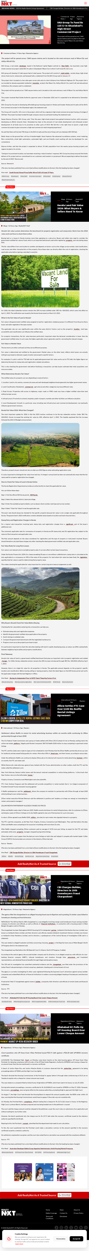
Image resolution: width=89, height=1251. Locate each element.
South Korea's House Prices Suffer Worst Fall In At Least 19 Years (31, 172)
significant (70, 524)
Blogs (5, 226)
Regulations (7, 909)
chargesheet (57, 964)
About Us (77, 1210)
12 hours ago (69, 200)
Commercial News (9, 53)
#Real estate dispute (7, 1152)
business (80, 758)
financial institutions (48, 924)
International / (65, 701)
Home (48, 1210)
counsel (25, 1123)
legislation (83, 557)
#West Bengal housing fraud (22, 1001)
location (76, 329)
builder (38, 981)
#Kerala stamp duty (7, 682)
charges (4, 661)
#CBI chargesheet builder (39, 1001)
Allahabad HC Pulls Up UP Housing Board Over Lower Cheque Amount (33, 998)
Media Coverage (51, 1213)
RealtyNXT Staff (79, 200)
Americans (54, 753)
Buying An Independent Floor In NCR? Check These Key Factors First (33, 678)
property (69, 240)
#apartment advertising (42, 856)
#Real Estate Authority (8, 180)
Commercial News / (65, 18)
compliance (28, 1102)
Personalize (60, 1239)
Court (27, 1060)
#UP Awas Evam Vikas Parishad (24, 1152)
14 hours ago (73, 701)
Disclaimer (63, 1216)
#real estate (54, 856)
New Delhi (65, 66)
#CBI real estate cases (73, 1001)
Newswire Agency (80, 18)
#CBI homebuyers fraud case (57, 1001)
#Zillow (4, 856)
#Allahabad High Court (63, 1152)
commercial (29, 387)
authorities (68, 1068)
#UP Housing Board (49, 1152)
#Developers (14, 176)
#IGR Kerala (56, 682)
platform (17, 743)
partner (54, 930)
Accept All (76, 1239)
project (51, 943)
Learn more (19, 1244)
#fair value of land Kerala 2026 (42, 682)
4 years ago (72, 18)
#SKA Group (5, 176)
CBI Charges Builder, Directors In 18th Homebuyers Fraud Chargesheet (40, 8)
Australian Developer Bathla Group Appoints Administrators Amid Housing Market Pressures (41, 1148)
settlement (27, 791)
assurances (72, 957)
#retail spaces (56, 176)
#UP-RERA (38, 1152)
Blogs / (63, 200)
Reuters (82, 701)
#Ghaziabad (46, 176)
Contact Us (63, 1213)
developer (22, 66)
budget (35, 642)
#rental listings (19, 856)
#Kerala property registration (23, 682)
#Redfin (10, 856)
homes (30, 775)
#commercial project (35, 176)
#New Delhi (24, 176)
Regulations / (65, 882)
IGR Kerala (33, 495)
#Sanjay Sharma (66, 176)
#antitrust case (29, 856)
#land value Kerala (67, 682)
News (62, 1210)
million (33, 817)
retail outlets (65, 73)
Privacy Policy (78, 1213)
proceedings (15, 1090)
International (7, 728)
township (36, 83)
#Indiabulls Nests (7, 1001)
